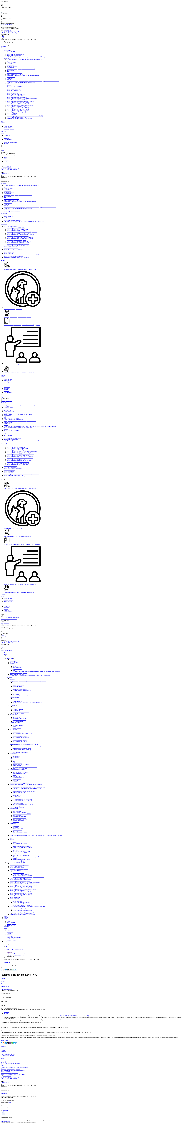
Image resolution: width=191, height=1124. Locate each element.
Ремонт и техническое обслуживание (13, 87)
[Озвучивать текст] (1, 20)
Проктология (10, 78)
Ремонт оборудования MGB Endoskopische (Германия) (20, 101)
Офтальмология (11, 77)
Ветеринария (7, 50)
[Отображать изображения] (1, 15)
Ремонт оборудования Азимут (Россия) (16, 106)
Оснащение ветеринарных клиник (9, 1073)
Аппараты (9, 52)
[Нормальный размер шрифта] (2, 4)
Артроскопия (10, 61)
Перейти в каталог (5, 1121)
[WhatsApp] (12, 969)
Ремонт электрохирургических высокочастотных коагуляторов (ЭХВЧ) (25, 116)
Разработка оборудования (10, 142)
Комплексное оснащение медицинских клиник (13, 1074)
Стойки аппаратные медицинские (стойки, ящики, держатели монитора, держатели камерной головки (33, 81)
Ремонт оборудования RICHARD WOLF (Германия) (20, 103)
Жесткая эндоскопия (12, 66)
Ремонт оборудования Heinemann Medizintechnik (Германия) (22, 98)
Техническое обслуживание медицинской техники (19, 118)
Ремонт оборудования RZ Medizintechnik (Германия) (20, 105)
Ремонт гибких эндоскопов (13, 89)
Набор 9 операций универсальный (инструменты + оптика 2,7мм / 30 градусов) (27, 56)
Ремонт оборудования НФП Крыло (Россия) (18, 109)
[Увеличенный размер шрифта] (2, 6)
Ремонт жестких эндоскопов (14, 90)
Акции (2, 123)
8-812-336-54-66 (9, 32)
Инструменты (10, 67)
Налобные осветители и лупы (14, 73)
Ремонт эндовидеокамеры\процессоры (16, 117)
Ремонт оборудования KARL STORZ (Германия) (19, 99)
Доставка (6, 1013)
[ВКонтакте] (1, 969)
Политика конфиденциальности (9, 1098)
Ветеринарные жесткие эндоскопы (15, 55)
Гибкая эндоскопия (11, 62)
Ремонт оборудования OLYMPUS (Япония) (18, 102)
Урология (9, 85)
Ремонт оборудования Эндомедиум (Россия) (18, 110)
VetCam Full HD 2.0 (11, 51)
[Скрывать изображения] (1, 17)
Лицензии (6, 388)
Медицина (3, 46)
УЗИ (8, 83)
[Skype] (14, 969)
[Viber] (10, 969)
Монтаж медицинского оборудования (10, 1069)
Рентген (9, 79)
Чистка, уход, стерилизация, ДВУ (15, 86)
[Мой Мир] (6, 969)
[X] (8, 969)
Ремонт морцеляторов (12, 93)
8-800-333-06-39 (7, 30)
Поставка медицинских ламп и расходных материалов (14, 1067)
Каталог (3, 47)
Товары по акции (8, 126)
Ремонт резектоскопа (12, 113)
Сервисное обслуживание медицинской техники (13, 1070)
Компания (3, 1046)
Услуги (2, 121)
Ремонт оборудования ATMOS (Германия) (17, 95)
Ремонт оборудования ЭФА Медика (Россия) (18, 112)
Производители (8, 139)
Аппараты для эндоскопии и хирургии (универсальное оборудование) (24, 59)
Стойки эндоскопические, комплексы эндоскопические (21, 82)
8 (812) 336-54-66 (64, 1015)
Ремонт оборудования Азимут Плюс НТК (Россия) (19, 107)
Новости (3, 122)
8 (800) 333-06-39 (73, 1015)
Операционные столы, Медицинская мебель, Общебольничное (23, 75)
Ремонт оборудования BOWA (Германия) (17, 97)
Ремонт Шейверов (11, 114)
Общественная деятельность (11, 140)
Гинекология (10, 63)
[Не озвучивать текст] (1, 21)
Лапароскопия (10, 70)
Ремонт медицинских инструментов (16, 91)
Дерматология (10, 65)
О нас (2, 133)
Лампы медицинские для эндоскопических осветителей (21, 69)
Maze (9, 1102)
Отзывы (6, 136)
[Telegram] (16, 969)
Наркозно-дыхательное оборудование (16, 74)
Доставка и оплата (8, 143)
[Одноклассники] (3, 969)
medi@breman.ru (5, 37)
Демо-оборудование (9, 129)
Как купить (6, 1012)
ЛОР (8, 71)
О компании (7, 135)
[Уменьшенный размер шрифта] (1, 2)
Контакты (3, 131)
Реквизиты (6, 138)
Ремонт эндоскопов (6, 1071)
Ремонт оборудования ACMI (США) (16, 94)
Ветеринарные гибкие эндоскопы (15, 54)
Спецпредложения (8, 127)
